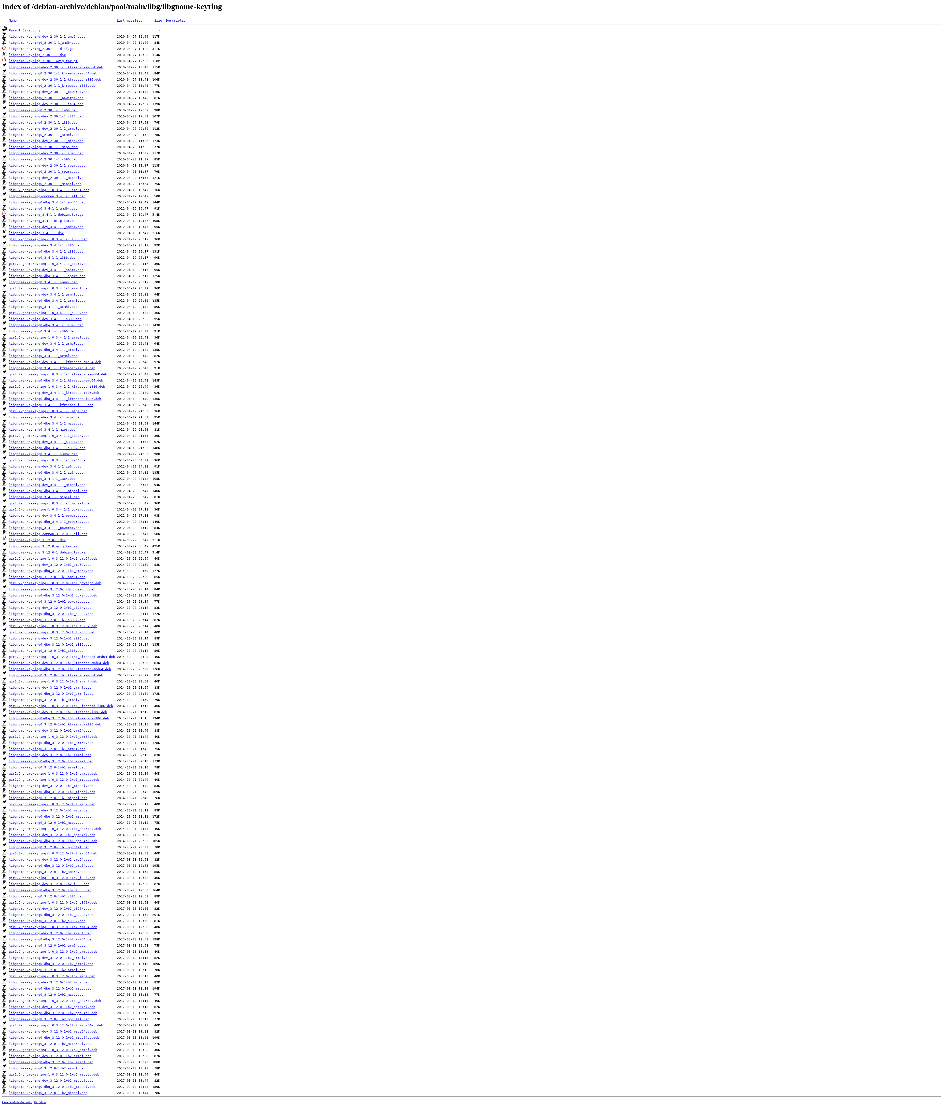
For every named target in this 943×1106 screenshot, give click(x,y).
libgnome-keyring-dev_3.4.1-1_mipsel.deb (47, 485)
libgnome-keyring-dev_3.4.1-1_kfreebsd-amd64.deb (55, 362)
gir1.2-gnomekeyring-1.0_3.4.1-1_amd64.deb (49, 190)
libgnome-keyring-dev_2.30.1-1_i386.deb (46, 116)
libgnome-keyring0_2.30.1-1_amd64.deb (44, 42)
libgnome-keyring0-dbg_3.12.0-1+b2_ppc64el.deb (53, 1013)
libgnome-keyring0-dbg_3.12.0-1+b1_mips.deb (50, 816)
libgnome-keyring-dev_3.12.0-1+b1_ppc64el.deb (52, 835)
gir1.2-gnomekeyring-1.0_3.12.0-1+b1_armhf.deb (53, 681)
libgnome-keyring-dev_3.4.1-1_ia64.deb (45, 466)
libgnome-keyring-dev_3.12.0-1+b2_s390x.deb (50, 908)
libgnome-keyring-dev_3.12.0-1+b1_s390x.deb (50, 608)
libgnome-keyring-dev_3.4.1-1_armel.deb (46, 343)
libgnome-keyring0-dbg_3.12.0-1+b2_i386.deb (50, 890)
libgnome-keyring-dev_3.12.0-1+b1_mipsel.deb (51, 786)
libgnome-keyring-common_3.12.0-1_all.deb (48, 534)
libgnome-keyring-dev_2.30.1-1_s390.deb (46, 153)
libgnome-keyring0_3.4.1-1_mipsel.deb (44, 497)
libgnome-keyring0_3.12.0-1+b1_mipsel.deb (48, 798)
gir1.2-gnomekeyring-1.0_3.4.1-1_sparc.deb (49, 264)
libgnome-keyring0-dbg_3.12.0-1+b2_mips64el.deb (54, 1037)
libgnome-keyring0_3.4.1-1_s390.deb (42, 331)
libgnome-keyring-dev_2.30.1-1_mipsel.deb (48, 178)
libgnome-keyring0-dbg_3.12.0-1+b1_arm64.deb (51, 743)
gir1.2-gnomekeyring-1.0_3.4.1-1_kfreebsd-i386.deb (57, 386)
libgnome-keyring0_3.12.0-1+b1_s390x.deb (47, 620)
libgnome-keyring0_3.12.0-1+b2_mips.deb (46, 994)
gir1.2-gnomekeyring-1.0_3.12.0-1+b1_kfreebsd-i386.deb (61, 706)
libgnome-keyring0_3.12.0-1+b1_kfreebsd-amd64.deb (56, 675)
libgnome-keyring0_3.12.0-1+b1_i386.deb (46, 650)
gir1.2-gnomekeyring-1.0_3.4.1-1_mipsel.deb (50, 503)
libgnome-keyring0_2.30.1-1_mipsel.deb (45, 184)
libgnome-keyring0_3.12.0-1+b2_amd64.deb (47, 872)
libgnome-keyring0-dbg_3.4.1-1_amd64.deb (47, 202)
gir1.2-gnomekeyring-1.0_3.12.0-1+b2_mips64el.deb (56, 1025)
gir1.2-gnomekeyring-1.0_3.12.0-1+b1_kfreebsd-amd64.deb (62, 657)
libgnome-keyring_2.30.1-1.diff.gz (41, 49)
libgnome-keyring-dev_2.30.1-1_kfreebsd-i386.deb (55, 79)
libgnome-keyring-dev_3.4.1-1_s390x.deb (46, 442)
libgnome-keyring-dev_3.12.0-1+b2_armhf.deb (50, 1056)
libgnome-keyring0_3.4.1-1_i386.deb (42, 257)
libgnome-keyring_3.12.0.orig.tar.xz (43, 546)
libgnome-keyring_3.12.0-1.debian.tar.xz (47, 552)
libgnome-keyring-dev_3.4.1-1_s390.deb (45, 319)
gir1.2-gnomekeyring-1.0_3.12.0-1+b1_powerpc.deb (55, 583)
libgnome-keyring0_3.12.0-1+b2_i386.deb (46, 896)
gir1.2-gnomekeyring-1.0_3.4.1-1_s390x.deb (49, 436)
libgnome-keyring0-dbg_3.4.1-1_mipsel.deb (48, 491)
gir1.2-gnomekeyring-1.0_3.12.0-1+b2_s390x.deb (53, 902)
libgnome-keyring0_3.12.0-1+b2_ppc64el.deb (49, 1019)
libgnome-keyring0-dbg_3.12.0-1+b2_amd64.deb (51, 865)
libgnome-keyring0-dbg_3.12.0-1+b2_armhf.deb (51, 1062)
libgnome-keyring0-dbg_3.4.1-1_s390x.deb (47, 448)
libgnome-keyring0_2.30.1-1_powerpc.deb (46, 98)
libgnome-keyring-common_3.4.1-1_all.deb (47, 196)
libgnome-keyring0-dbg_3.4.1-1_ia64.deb (46, 472)
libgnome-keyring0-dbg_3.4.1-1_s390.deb (46, 325)
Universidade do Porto (17, 1102)
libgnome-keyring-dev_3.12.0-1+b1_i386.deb (49, 638)
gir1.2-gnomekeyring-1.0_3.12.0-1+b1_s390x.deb (53, 626)
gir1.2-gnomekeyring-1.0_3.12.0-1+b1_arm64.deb (53, 736)
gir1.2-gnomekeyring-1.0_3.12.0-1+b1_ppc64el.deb (55, 829)
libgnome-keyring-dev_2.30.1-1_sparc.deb (47, 165)
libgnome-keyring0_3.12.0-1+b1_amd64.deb (47, 577)
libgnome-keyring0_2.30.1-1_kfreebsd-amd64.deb (53, 73)
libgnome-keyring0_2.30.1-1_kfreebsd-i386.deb (52, 85)
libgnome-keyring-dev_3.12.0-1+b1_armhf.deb (50, 687)
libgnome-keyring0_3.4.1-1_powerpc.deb (45, 528)
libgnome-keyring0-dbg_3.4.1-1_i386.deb (46, 251)
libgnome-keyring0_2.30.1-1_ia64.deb (43, 110)
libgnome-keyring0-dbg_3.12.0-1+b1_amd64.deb (51, 571)
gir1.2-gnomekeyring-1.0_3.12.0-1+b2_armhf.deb (53, 1050)
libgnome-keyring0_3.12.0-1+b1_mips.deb (46, 822)
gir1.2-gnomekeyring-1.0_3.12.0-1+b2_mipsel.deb (54, 1074)
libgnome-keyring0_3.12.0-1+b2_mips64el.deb (50, 1044)
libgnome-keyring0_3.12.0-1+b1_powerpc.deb (49, 601)
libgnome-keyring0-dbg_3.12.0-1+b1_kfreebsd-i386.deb (59, 718)
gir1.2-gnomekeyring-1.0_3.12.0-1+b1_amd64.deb (53, 558)
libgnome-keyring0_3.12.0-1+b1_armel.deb (47, 767)
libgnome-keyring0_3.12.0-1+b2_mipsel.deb (48, 1093)
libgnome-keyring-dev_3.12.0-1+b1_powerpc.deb (52, 589)
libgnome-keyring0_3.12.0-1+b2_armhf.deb (47, 1068)
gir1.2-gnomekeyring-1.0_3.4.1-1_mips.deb (48, 411)
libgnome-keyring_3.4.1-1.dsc (36, 233)
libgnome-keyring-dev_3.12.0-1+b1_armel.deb (50, 755)
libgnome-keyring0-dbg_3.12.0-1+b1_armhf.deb (51, 693)
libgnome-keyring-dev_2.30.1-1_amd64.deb (47, 36)
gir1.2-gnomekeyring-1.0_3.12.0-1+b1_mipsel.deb (54, 779)
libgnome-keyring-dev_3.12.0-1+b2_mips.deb (49, 982)
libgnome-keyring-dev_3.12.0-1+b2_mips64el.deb (53, 1031)
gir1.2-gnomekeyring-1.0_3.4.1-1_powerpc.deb (51, 509)
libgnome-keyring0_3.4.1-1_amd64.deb (43, 208)
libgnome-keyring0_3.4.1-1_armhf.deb (43, 307)
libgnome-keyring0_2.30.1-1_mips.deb (43, 147)
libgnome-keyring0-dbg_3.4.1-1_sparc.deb (47, 276)
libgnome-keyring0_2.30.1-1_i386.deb (43, 122)
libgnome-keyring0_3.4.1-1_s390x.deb (43, 454)
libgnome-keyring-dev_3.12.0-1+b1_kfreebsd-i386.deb (58, 712)
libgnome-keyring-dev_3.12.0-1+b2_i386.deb (49, 884)
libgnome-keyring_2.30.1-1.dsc (37, 55)
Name (13, 20)
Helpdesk (40, 1102)
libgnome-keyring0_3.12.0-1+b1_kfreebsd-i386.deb (55, 724)
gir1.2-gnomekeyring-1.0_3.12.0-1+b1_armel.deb (53, 773)
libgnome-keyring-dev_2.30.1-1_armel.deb (47, 128)
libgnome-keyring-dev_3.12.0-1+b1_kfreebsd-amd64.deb (59, 663)
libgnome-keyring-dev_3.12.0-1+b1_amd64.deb (50, 565)
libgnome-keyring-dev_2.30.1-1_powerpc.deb (49, 92)
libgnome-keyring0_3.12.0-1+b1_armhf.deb (47, 700)
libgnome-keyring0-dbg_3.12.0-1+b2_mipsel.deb (52, 1087)
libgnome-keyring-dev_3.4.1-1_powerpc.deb (48, 515)
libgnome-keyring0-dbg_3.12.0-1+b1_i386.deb (50, 644)
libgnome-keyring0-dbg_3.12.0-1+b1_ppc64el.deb (53, 841)
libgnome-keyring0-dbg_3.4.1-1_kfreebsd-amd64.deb (56, 380)
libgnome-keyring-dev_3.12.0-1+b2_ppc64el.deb (52, 1007)
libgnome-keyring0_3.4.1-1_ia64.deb (42, 479)
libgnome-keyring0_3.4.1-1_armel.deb (43, 356)
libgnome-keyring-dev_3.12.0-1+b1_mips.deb (49, 810)
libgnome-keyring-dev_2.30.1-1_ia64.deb (46, 104)
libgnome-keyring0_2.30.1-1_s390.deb (43, 159)
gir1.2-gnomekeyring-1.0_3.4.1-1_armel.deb (49, 337)
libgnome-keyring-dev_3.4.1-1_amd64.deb (46, 227)
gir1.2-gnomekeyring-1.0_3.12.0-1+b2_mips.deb (52, 976)
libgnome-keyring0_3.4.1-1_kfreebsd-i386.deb (51, 405)
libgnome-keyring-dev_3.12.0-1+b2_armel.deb (50, 958)
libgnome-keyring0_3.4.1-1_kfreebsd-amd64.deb (52, 368)
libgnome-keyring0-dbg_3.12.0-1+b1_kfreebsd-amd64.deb (60, 669)
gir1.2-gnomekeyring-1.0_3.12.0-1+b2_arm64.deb (53, 927)
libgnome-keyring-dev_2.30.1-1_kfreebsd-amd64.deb (56, 67)
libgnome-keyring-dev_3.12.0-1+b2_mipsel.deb (51, 1080)
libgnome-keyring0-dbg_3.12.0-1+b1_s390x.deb (51, 614)
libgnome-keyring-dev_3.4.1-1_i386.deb (45, 245)
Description (177, 20)
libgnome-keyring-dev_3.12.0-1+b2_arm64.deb (50, 933)
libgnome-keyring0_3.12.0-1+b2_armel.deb (47, 970)
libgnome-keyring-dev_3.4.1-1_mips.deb (45, 417)
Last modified (129, 20)
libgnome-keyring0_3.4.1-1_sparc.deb (43, 282)
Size (158, 20)
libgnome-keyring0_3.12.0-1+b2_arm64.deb (47, 945)
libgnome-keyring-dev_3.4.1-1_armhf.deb (46, 294)
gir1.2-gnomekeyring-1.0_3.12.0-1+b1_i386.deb (52, 632)
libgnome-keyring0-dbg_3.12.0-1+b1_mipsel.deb (52, 792)
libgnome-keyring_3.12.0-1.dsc (37, 540)
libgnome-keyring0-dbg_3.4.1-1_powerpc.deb (49, 522)
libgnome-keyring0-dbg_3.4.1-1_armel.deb (47, 350)
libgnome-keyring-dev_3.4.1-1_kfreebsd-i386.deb (54, 393)
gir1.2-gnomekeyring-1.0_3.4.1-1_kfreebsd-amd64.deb (58, 374)
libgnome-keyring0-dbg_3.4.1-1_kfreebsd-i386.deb (55, 399)
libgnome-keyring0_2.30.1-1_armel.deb (44, 135)
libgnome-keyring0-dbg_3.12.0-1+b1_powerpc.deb (53, 595)
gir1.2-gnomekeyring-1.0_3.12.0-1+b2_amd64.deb (53, 853)
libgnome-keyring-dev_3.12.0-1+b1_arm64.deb (50, 730)
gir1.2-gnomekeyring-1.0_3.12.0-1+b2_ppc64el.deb (55, 1001)
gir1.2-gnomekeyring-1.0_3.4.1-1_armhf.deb (49, 288)
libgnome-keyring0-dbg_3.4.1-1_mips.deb (46, 423)
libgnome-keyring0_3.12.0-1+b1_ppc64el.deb (49, 847)
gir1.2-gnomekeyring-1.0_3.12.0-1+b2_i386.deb (52, 878)
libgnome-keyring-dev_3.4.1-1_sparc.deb (46, 270)
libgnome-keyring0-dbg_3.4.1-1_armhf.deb (47, 300)
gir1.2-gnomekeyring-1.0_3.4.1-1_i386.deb (48, 239)
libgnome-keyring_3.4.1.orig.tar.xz (42, 221)
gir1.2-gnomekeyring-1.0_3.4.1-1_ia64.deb (48, 460)
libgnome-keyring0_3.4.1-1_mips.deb (42, 429)
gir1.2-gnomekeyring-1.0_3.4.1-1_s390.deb (48, 313)
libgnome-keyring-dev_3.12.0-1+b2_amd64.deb (50, 859)
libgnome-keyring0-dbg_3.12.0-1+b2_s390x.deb (51, 915)
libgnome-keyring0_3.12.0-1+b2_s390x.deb (47, 921)
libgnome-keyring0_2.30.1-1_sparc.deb (44, 171)
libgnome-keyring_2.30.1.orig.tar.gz (43, 61)
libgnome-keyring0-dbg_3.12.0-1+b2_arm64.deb (51, 939)
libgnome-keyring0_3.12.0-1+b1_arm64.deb (47, 749)
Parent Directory (24, 30)
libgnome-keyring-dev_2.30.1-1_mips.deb (46, 141)
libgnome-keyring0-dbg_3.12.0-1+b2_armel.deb (51, 964)
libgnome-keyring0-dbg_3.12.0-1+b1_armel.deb (51, 761)
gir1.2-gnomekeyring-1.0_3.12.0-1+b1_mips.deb (52, 804)
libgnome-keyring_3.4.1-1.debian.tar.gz (46, 214)
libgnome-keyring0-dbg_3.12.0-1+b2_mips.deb (50, 988)
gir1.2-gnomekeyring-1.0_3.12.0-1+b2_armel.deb (53, 951)
